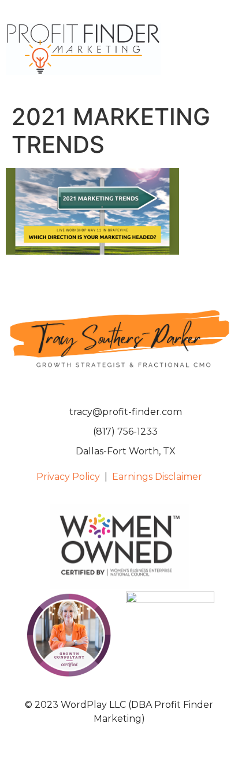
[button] (224, 49)
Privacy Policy (68, 476)
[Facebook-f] (99, 388)
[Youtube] (139, 388)
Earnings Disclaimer (157, 476)
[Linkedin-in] (119, 388)
